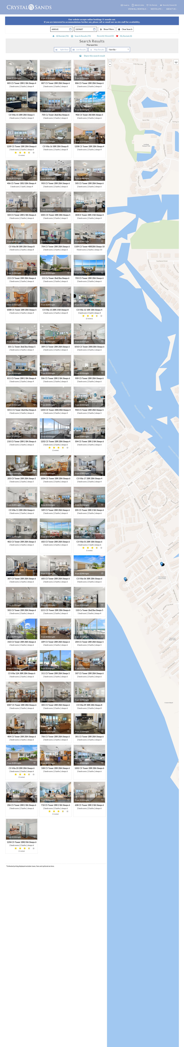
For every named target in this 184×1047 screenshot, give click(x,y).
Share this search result (94, 56)
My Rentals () (126, 36)
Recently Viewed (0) (170, 5)
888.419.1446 (139, 5)
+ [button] (110, 61)
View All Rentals (137, 9)
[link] (21, 74)
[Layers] (176, 62)
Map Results (99, 49)
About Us (170, 9)
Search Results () (83, 36)
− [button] (110, 64)
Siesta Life (156, 9)
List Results (81, 49)
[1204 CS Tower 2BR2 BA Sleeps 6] (161, 564)
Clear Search (127, 29)
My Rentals (153, 5)
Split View (64, 49)
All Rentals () (62, 36)
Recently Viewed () (105, 36)
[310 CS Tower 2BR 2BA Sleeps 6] (125, 579)
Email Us (126, 5)
